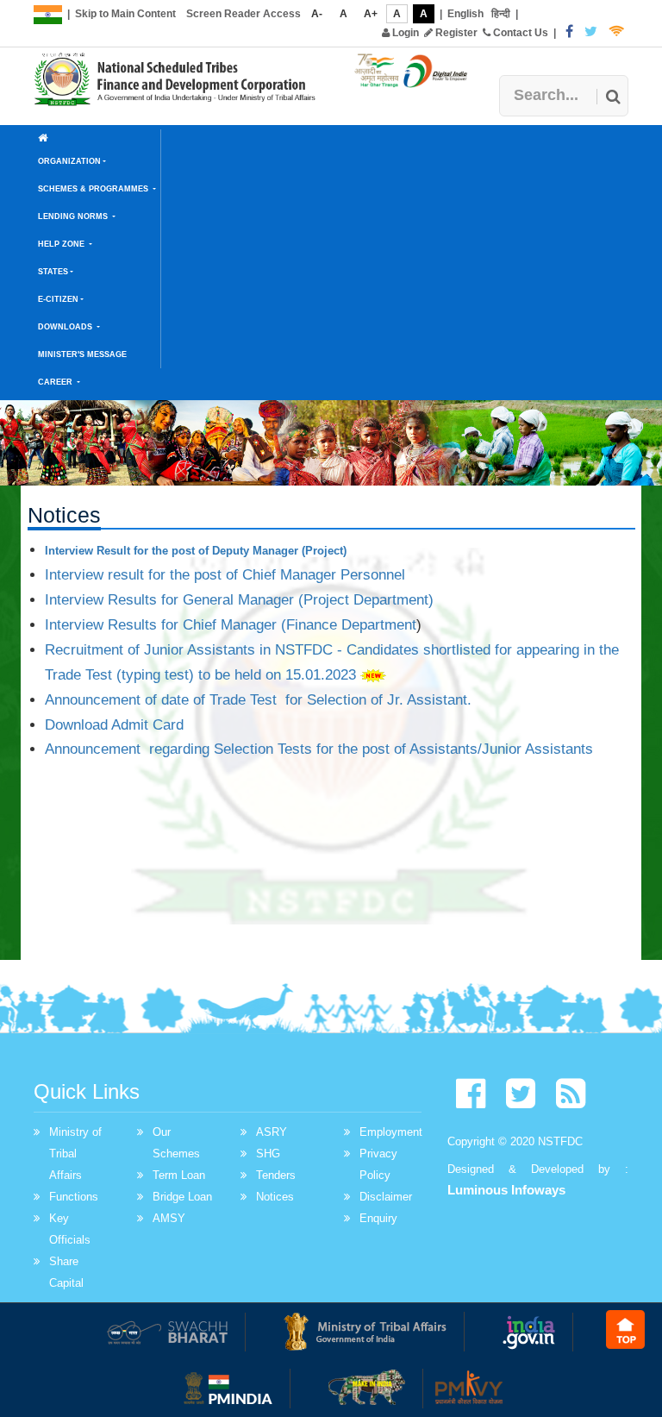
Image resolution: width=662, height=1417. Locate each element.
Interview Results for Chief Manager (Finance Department (230, 625)
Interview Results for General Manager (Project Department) (239, 600)
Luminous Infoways (506, 1189)
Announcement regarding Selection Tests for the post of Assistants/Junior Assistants (319, 749)
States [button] (53, 271)
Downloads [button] (66, 327)
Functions (73, 1196)
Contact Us (519, 33)
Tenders (276, 1175)
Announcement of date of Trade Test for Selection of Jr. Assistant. (258, 700)
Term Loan (179, 1175)
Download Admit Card (114, 725)
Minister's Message (82, 354)
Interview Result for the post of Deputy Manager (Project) (196, 550)
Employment (390, 1131)
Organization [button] (69, 161)
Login (404, 33)
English (465, 14)
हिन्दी (500, 14)
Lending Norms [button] (74, 216)
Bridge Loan (182, 1196)
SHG (268, 1153)
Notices (275, 1196)
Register (455, 33)
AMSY (169, 1218)
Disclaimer (385, 1196)
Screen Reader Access (243, 14)
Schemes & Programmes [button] (94, 189)
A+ (371, 14)
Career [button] (56, 382)
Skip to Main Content (125, 14)
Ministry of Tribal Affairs (75, 1153)
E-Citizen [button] (58, 299)
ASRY (271, 1131)
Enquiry (378, 1218)
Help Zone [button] (62, 244)
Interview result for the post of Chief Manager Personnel (225, 575)
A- (316, 14)
